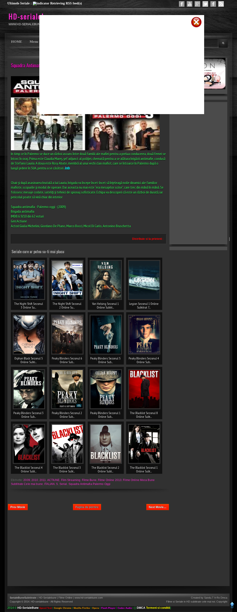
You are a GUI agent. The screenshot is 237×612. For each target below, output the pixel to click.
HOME (16, 42)
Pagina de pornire (87, 507)
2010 (34, 480)
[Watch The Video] (189, 4)
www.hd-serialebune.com (89, 597)
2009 (26, 480)
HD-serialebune (32, 16)
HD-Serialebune (48, 597)
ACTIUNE (53, 480)
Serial (63, 484)
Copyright (221, 601)
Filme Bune (89, 480)
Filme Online (65, 597)
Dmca (224, 597)
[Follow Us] (205, 4)
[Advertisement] (116, 35)
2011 (43, 480)
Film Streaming (71, 480)
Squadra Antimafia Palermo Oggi (90, 484)
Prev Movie (17, 507)
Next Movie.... (157, 507)
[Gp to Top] (232, 607)
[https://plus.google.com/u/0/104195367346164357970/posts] (197, 4)
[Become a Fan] (213, 4)
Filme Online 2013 (110, 480)
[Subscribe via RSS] (221, 4)
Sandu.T (209, 597)
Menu (34, 42)
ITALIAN (49, 484)
